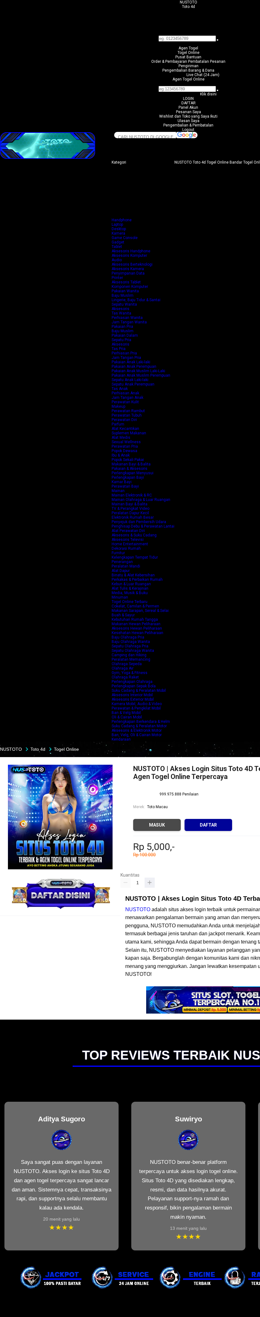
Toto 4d (188, 6)
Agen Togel (188, 48)
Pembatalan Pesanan (206, 61)
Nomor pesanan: (188, 83)
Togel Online (188, 52)
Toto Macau (157, 807)
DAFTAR (188, 103)
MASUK (157, 824)
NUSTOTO (188, 2)
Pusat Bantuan (188, 57)
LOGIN (188, 98)
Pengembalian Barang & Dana (188, 70)
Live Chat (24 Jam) (202, 75)
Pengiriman (188, 66)
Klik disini (208, 94)
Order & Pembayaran (169, 61)
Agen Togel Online (188, 79)
